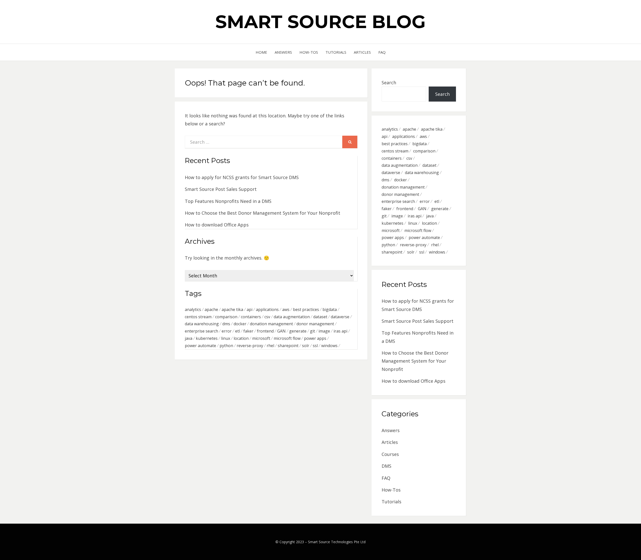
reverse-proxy (250, 345)
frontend (265, 331)
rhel (270, 345)
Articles (362, 52)
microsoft (261, 338)
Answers (283, 52)
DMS (386, 466)
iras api (340, 331)
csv (267, 316)
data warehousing (202, 324)
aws (285, 309)
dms (226, 324)
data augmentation (292, 316)
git (312, 331)
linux (225, 338)
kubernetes (207, 338)
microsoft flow (287, 338)
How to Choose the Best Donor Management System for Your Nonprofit (262, 213)
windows (329, 345)
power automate (200, 345)
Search (389, 82)
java (188, 338)
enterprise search (201, 331)
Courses (390, 454)
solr (305, 345)
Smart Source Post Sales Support (221, 189)
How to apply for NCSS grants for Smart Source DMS (242, 177)
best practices (306, 309)
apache (211, 309)
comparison (226, 316)
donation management (271, 324)
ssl (315, 345)
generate (297, 331)
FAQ (382, 52)
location (241, 338)
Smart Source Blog (320, 22)
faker (248, 331)
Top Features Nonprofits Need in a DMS (228, 201)
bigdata (330, 309)
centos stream (198, 316)
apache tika (232, 309)
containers (251, 316)
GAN (281, 331)
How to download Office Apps (217, 225)
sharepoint (288, 345)
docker (240, 324)
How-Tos (308, 52)
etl (237, 331)
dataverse (340, 316)
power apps (315, 338)
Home (261, 52)
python (226, 345)
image (324, 331)
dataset (320, 316)
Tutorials (336, 52)
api (249, 309)
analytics (193, 309)
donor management (315, 324)
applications (267, 309)
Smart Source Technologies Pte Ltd (337, 541)
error (227, 331)
